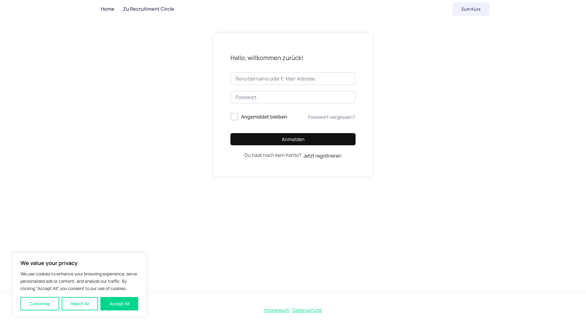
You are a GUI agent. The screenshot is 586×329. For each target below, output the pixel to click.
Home (107, 8)
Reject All (80, 303)
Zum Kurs (471, 9)
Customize (39, 303)
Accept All (119, 303)
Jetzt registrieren (322, 155)
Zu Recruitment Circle (148, 8)
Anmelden (293, 139)
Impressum (276, 310)
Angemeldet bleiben (264, 116)
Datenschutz (307, 310)
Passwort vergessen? (331, 117)
